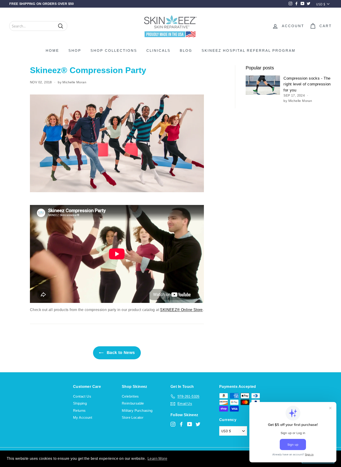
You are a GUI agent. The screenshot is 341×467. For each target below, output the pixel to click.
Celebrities (130, 396)
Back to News (120, 352)
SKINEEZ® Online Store (181, 310)
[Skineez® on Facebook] (181, 424)
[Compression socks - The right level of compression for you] (263, 85)
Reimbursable (133, 403)
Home (52, 50)
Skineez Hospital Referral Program (249, 50)
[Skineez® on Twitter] (198, 424)
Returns (79, 410)
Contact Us (82, 396)
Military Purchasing (137, 410)
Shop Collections (113, 50)
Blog (186, 50)
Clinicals (158, 50)
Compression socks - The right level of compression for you (307, 84)
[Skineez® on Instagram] (172, 424)
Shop (74, 50)
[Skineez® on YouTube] (189, 424)
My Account (82, 417)
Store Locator (132, 417)
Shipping (80, 403)
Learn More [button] (157, 459)
